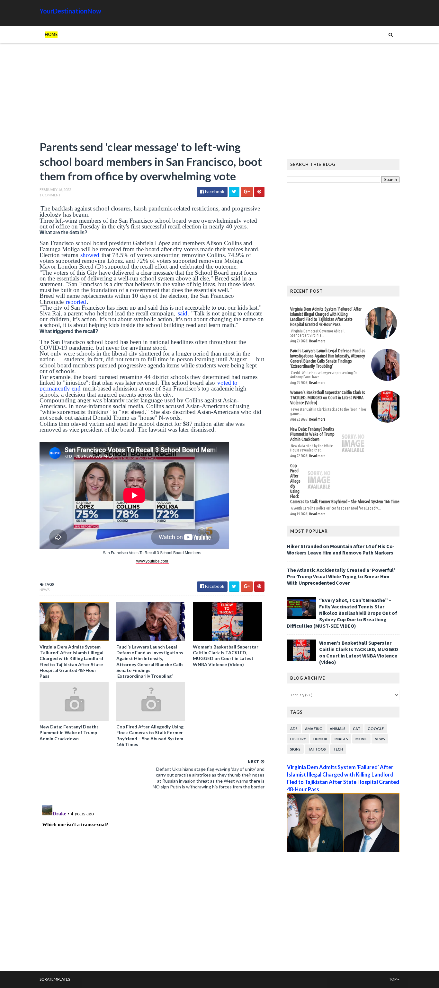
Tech (338, 749)
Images (341, 739)
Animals (337, 728)
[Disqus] (152, 883)
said (182, 313)
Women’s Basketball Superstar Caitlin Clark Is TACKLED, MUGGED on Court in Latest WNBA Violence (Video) (225, 655)
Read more (317, 341)
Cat (356, 728)
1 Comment (50, 195)
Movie (361, 739)
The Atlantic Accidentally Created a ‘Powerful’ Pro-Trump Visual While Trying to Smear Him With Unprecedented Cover (341, 576)
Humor (320, 739)
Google (376, 728)
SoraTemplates (55, 979)
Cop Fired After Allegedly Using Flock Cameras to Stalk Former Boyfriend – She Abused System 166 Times (150, 735)
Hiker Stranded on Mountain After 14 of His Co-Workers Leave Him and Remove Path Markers (341, 549)
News (44, 590)
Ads (294, 728)
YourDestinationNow (70, 11)
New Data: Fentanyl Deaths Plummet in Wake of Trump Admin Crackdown (69, 732)
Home (51, 34)
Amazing (313, 728)
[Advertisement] (152, 95)
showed (89, 255)
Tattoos (317, 749)
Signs (295, 749)
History (298, 739)
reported (76, 301)
